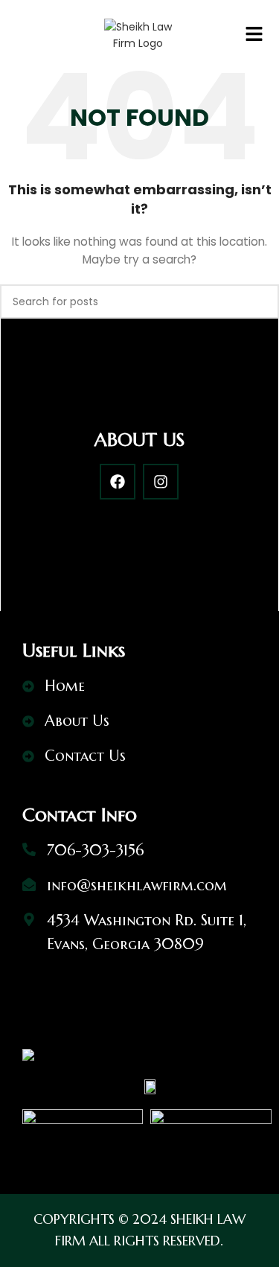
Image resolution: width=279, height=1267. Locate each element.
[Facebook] (117, 482)
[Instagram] (161, 482)
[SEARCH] (262, 301)
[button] (254, 35)
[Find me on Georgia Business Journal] (28, 1054)
